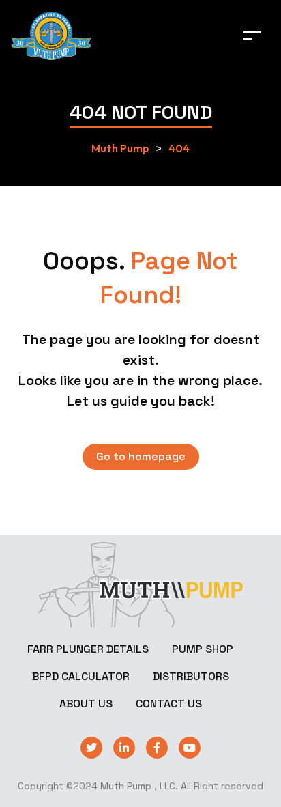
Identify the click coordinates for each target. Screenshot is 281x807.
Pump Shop (202, 649)
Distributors (191, 676)
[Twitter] (91, 748)
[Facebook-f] (157, 748)
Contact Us (169, 703)
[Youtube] (190, 748)
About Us (86, 703)
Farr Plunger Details (88, 649)
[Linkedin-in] (124, 748)
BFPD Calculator (81, 676)
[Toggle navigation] (252, 35)
